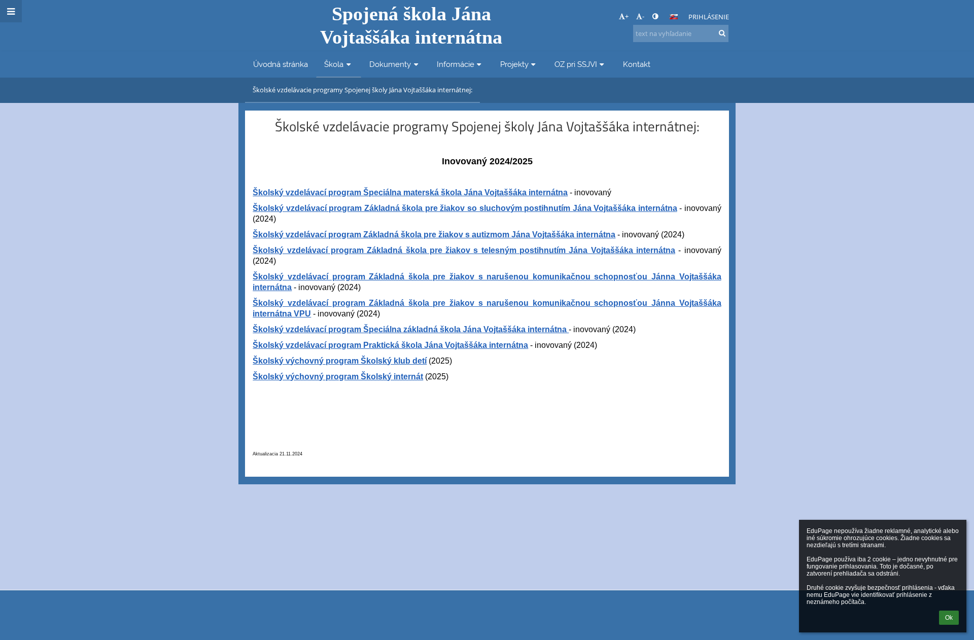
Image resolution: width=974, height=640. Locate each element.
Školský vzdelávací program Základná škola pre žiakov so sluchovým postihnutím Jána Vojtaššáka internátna (465, 208)
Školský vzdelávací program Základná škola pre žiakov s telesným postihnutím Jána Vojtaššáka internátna (464, 250)
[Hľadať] (722, 33)
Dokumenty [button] (390, 64)
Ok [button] (949, 617)
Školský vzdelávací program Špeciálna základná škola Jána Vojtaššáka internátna (411, 329)
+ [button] (627, 16)
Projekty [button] (514, 64)
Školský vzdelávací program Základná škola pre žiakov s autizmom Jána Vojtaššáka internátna (434, 234)
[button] (655, 16)
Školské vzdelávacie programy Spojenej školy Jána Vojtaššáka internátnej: (362, 89)
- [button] (643, 16)
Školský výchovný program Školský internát (338, 376)
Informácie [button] (455, 64)
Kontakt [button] (636, 64)
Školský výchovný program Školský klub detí (340, 361)
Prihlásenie (708, 16)
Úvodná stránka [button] (280, 64)
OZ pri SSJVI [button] (575, 64)
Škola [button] (333, 64)
